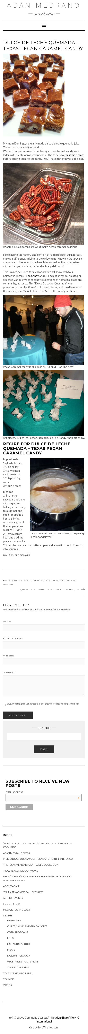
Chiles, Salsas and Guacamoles (27, 926)
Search (44, 749)
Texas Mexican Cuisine (17, 973)
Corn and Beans (17, 932)
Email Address (13, 638)
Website (8, 655)
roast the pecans (74, 155)
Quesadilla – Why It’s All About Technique (49, 589)
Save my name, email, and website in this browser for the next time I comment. (43, 703)
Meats (11, 949)
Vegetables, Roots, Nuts (22, 961)
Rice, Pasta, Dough (18, 955)
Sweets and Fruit (18, 967)
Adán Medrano (44, 5)
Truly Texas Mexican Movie (20, 870)
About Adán (11, 886)
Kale (31, 1027)
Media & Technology (16, 909)
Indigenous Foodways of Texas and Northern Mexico (38, 858)
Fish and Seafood (18, 943)
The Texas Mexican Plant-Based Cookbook (30, 864)
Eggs (10, 937)
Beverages (14, 920)
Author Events (13, 897)
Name (7, 621)
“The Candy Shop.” (36, 275)
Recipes (7, 915)
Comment (9, 672)
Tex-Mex (8, 979)
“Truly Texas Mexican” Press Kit (23, 892)
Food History (11, 903)
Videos (7, 985)
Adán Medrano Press (16, 853)
